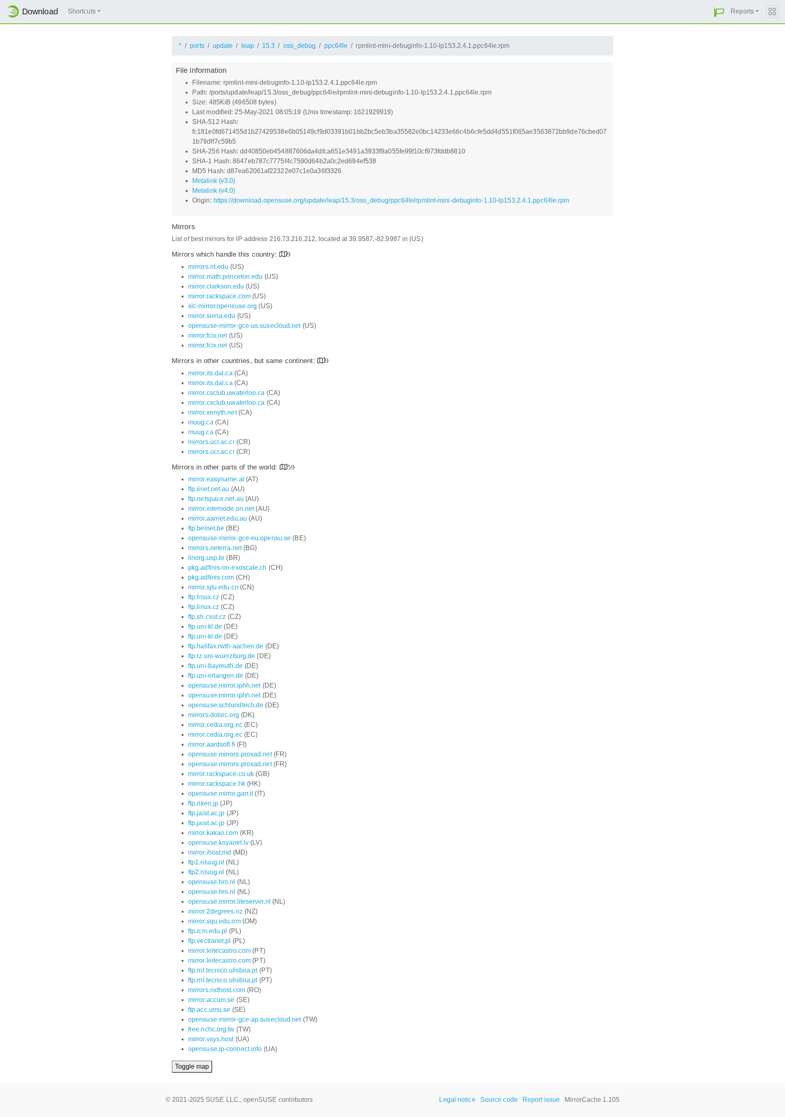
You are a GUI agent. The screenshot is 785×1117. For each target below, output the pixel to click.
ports (197, 45)
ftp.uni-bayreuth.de (215, 665)
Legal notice (457, 1099)
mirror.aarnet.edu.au (217, 518)
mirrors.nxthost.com (216, 989)
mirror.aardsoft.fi (211, 744)
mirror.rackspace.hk (216, 783)
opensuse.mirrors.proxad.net (230, 754)
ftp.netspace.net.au (216, 498)
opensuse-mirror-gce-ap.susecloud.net (244, 1019)
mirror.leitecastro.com (219, 950)
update (223, 45)
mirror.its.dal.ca (210, 373)
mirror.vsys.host (211, 1039)
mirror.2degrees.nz (215, 911)
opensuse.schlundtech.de (225, 705)
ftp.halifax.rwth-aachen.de (226, 646)
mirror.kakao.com (213, 832)
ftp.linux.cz (203, 596)
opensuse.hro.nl (212, 881)
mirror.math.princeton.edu (225, 276)
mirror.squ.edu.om (214, 921)
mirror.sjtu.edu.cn (213, 587)
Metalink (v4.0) (214, 190)
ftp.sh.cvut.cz (207, 616)
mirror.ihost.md (209, 852)
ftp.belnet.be (206, 528)
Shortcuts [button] (82, 11)
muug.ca (200, 422)
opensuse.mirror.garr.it (220, 793)
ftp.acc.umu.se (209, 1009)
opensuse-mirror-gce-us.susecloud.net (244, 325)
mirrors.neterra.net (215, 547)
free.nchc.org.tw (211, 1029)
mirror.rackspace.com (219, 296)
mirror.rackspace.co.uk (221, 773)
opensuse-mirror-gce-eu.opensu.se (239, 538)
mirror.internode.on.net (221, 508)
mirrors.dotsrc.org (213, 714)
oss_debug (299, 45)
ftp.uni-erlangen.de (215, 675)
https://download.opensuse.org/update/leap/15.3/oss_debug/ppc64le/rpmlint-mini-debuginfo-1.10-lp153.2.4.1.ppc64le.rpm (391, 200)
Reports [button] (742, 11)
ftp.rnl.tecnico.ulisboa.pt (223, 970)
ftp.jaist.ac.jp (206, 813)
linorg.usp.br (206, 557)
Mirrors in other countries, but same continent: (244, 361)
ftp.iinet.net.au (208, 488)
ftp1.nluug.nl (206, 862)
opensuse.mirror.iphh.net (224, 685)
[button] (719, 11)
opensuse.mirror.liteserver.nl (229, 901)
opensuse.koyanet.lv (218, 842)
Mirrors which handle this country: (225, 254)
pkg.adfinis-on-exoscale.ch (227, 567)
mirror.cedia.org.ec (215, 724)
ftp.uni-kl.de (205, 626)
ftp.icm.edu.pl (207, 930)
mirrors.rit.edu (208, 266)
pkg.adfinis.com (211, 577)
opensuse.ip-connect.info (225, 1048)
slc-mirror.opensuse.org (222, 305)
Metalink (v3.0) (214, 180)
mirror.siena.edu (212, 315)
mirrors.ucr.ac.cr (211, 441)
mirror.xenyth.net (212, 412)
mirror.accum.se (211, 999)
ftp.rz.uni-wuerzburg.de (221, 655)
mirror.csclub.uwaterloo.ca (226, 392)
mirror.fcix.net (207, 335)
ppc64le (336, 45)
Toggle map (192, 1066)
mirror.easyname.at (216, 479)
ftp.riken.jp (203, 803)
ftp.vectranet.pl (209, 940)
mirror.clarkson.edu (216, 286)
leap (247, 45)
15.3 (268, 45)
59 (291, 466)
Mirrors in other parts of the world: (226, 467)
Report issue (541, 1099)
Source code (499, 1099)
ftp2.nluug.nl (206, 872)
